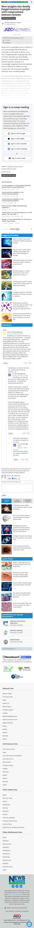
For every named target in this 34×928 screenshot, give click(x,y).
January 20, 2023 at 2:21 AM (20, 375)
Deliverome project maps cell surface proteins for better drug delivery (22, 605)
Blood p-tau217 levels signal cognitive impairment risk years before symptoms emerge (22, 252)
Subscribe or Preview (16, 625)
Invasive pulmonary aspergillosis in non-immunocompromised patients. (13, 193)
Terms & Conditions (9, 818)
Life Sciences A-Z (8, 759)
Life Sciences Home (9, 749)
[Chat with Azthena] (29, 924)
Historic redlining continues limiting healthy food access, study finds (22, 564)
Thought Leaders (8, 710)
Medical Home (7, 693)
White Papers (7, 706)
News (4, 700)
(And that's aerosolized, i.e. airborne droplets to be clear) (20, 440)
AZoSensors (6, 854)
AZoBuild (5, 863)
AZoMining (6, 857)
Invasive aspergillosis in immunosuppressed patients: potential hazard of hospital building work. (16, 186)
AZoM (4, 837)
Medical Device (15, 640)
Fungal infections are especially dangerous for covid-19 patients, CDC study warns (17, 213)
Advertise (6, 811)
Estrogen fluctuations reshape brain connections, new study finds (22, 538)
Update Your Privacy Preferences (16, 908)
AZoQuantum (7, 860)
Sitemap (5, 808)
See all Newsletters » (8, 649)
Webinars (6, 772)
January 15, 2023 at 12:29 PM (15, 334)
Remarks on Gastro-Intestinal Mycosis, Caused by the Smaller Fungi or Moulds (17, 220)
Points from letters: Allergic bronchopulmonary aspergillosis (14, 206)
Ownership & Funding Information (13, 827)
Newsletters (6, 805)
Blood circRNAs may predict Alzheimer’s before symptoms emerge (22, 241)
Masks (5, 330)
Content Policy (7, 824)
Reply (5, 363)
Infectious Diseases (16, 630)
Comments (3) (5, 172)
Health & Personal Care (10, 719)
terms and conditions (15, 894)
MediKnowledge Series (10, 716)
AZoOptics (6, 847)
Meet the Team (7, 798)
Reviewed (8, 42)
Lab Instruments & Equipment (12, 756)
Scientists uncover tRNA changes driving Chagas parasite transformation (20, 574)
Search (5, 801)
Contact (5, 814)
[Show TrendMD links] (31, 229)
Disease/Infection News (8, 169)
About (4, 795)
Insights (5, 713)
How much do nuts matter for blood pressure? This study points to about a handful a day (22, 316)
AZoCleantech (7, 844)
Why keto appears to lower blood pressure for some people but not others (21, 273)
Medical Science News (15, 166)
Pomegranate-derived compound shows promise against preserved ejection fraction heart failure (21, 528)
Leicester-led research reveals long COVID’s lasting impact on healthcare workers (22, 283)
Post (3, 495)
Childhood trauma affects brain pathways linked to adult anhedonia (22, 507)
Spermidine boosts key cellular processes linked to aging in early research (22, 262)
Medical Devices (8, 723)
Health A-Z (6, 703)
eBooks (5, 729)
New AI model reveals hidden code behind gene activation (22, 584)
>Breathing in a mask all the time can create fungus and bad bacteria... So (18, 370)
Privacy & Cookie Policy (10, 821)
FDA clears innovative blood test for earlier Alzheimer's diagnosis (21, 595)
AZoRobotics (6, 850)
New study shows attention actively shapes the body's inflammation (21, 517)
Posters (5, 732)
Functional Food (8, 697)
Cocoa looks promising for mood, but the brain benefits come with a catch (22, 548)
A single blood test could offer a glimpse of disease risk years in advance (22, 294)
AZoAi (4, 870)
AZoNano (5, 841)
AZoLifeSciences (8, 867)
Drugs (4, 726)
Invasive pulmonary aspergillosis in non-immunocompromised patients (13, 199)
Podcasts (5, 736)
